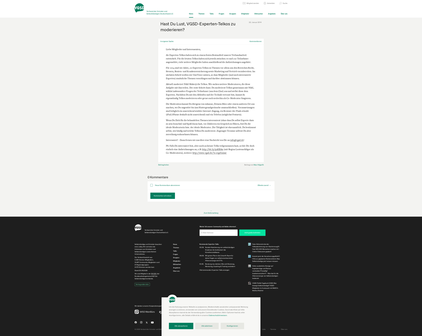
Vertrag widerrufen (142, 284)
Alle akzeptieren (181, 326)
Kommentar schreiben (163, 196)
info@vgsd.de (237, 140)
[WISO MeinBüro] (145, 312)
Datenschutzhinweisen (218, 315)
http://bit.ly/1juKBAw (212, 149)
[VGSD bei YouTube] (152, 323)
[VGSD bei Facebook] (135, 323)
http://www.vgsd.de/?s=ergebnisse (209, 152)
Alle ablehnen (206, 326)
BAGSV (153, 274)
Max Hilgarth (259, 165)
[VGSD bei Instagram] (141, 323)
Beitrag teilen (163, 165)
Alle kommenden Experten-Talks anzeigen (214, 270)
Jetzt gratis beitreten (252, 232)
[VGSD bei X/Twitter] (146, 323)
